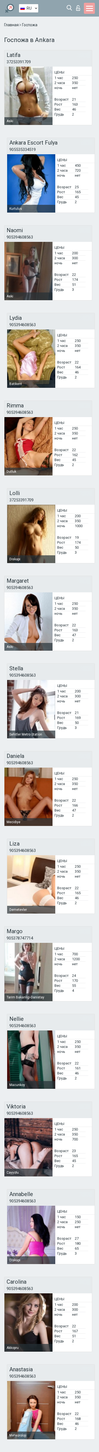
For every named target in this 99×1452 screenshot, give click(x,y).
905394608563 (20, 237)
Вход (79, 6)
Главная (12, 25)
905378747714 (20, 938)
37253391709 (19, 61)
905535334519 (22, 149)
